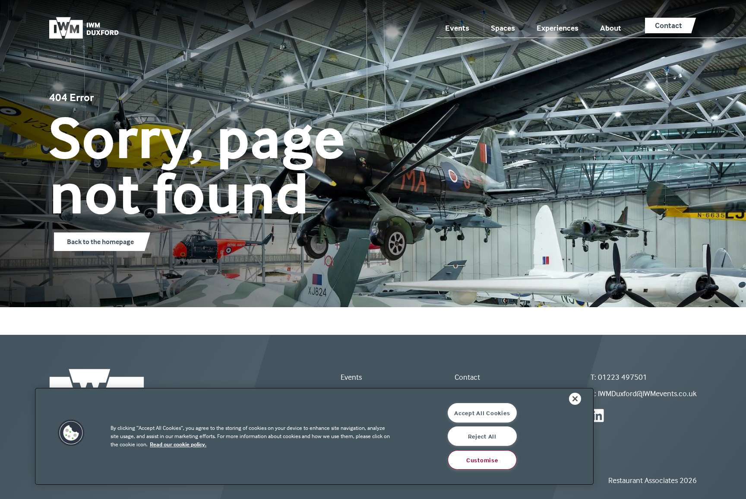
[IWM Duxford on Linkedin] (597, 415)
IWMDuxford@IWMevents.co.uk (647, 393)
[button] (71, 436)
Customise (482, 460)
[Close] (575, 399)
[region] (314, 436)
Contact (467, 377)
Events (457, 28)
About (610, 28)
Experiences (557, 28)
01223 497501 (622, 377)
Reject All (482, 436)
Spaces (503, 28)
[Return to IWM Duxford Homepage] (90, 28)
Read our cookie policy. (178, 444)
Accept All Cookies (482, 412)
